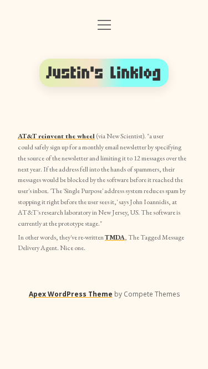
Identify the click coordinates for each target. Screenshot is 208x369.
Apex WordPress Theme (71, 294)
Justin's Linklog (104, 72)
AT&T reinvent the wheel (56, 136)
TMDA (115, 237)
